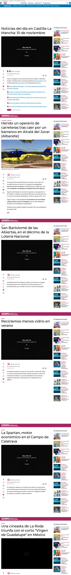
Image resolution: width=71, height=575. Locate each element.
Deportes (46, 6)
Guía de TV (39, 3)
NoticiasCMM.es (39, 81)
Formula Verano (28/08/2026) (65, 33)
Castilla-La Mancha (18, 6)
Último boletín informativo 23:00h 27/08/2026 (64, 66)
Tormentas (11, 0)
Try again (27, 55)
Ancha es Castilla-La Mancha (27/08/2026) (64, 75)
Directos (31, 3)
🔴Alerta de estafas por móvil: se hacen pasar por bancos (24, 103)
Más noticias (55, 6)
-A (45, 75)
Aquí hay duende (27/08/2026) (65, 57)
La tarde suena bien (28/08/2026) (65, 42)
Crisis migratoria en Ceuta (20, 0)
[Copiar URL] (27, 52)
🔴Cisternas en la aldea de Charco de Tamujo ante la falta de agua (26, 106)
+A (43, 75)
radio (39, 83)
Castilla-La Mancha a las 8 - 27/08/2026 (65, 107)
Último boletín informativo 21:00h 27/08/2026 (64, 100)
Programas (46, 3)
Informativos (30, 6)
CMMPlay (24, 3)
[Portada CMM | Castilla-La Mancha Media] (5, 3)
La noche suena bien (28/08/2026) (65, 49)
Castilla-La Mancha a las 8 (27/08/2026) (65, 91)
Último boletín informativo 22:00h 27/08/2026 (64, 83)
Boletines (39, 6)
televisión (21, 83)
